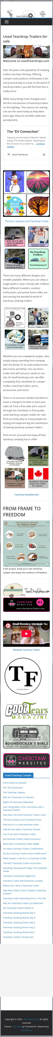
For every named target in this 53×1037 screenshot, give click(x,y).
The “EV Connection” (13, 787)
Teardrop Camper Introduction (18, 937)
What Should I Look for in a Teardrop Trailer (24, 858)
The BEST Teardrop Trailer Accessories (22, 863)
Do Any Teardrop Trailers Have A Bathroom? (24, 853)
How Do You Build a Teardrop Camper (21, 829)
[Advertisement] (26, 970)
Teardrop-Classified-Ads (27, 494)
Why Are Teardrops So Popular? (18, 797)
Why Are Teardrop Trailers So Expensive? (23, 903)
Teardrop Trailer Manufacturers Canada (23, 880)
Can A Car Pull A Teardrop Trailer (19, 834)
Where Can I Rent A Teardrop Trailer (21, 885)
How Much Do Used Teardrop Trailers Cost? (24, 814)
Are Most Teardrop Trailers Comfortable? (23, 848)
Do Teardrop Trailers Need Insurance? (22, 839)
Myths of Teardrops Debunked (18, 802)
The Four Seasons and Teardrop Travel (26, 221)
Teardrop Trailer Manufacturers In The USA (24, 898)
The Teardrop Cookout (14, 792)
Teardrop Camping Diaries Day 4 (19, 917)
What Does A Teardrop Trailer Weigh (21, 843)
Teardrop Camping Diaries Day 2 (19, 927)
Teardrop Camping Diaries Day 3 (19, 922)
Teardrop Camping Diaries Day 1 (19, 932)
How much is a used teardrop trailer (21, 824)
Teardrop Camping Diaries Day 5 (19, 912)
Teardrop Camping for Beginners (19, 876)
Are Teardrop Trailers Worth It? (18, 908)
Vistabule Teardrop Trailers (26, 649)
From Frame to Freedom (15, 782)
